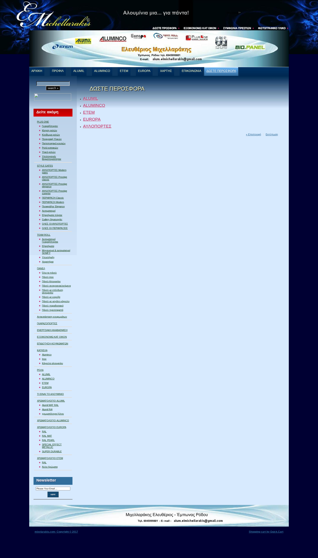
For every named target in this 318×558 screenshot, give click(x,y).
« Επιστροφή (253, 134)
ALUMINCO (102, 71)
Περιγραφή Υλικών (52, 139)
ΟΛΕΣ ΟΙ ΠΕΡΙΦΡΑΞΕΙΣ (55, 228)
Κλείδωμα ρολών (51, 134)
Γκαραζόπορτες (50, 126)
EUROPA (144, 71)
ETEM (124, 71)
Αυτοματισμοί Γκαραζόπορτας (50, 240)
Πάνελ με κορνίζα (51, 297)
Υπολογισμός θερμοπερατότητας (51, 157)
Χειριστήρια (47, 261)
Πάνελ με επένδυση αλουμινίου (52, 291)
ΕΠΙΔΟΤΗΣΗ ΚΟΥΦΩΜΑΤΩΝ (52, 343)
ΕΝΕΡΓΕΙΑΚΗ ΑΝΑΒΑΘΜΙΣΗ (52, 330)
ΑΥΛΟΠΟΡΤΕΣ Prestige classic (54, 178)
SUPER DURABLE (52, 451)
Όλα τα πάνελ (49, 272)
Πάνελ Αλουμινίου (51, 281)
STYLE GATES (45, 165)
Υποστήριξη (48, 257)
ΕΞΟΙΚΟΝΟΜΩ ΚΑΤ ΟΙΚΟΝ (200, 28)
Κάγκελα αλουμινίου (52, 363)
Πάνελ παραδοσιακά (52, 305)
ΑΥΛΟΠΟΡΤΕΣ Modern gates (54, 171)
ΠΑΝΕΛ (41, 268)
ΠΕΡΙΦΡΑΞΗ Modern (53, 202)
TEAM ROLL (43, 235)
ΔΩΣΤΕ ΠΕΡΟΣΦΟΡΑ (221, 71)
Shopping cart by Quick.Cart (266, 531)
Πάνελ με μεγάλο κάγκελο (55, 301)
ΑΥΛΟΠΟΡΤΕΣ (97, 126)
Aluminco (46, 354)
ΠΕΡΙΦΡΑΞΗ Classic (53, 197)
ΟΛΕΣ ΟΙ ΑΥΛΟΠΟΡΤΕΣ (55, 223)
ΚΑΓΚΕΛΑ (42, 350)
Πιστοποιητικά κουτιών (54, 143)
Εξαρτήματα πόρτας (52, 215)
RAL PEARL (48, 440)
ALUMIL (78, 71)
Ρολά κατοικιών (50, 147)
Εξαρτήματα (48, 246)
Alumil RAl (47, 409)
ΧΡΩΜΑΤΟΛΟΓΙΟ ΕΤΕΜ (50, 458)
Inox (44, 359)
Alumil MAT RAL (50, 405)
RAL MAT (47, 436)
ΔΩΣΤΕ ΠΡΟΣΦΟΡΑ (165, 28)
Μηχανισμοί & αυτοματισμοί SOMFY (56, 251)
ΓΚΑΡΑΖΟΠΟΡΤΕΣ (47, 323)
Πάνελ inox (48, 277)
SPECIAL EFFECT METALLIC (52, 445)
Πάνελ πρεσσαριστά (52, 310)
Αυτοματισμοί (48, 210)
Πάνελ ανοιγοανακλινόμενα (56, 285)
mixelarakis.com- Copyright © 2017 (56, 531)
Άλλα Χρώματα (50, 467)
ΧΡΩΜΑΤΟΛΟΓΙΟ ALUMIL (51, 400)
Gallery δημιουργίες (52, 219)
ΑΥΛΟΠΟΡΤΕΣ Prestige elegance (54, 185)
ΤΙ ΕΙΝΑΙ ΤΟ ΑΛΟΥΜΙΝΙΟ (50, 394)
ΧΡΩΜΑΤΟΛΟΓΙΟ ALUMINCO (53, 420)
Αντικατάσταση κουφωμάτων (52, 316)
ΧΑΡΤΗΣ (166, 71)
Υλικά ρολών (49, 152)
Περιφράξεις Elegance (53, 206)
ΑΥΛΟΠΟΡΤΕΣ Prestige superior (54, 192)
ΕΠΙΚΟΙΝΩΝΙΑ (191, 71)
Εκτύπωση (272, 134)
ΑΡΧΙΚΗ (36, 71)
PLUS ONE (43, 121)
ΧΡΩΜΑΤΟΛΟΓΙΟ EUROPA (51, 427)
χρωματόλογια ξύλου (53, 413)
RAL (44, 431)
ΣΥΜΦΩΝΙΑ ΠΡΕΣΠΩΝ (237, 28)
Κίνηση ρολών (49, 130)
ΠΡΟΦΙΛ (58, 71)
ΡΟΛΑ (40, 370)
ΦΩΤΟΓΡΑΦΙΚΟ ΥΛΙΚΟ (272, 28)
